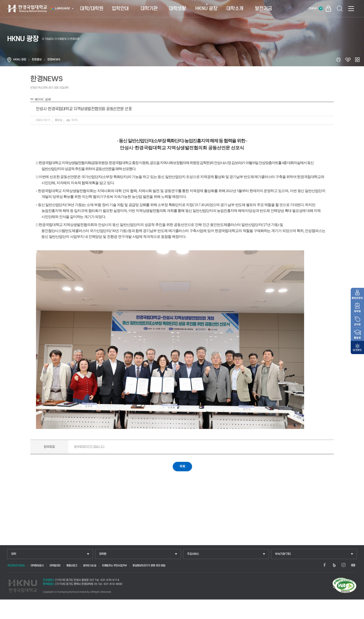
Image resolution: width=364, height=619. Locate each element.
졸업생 (357, 337)
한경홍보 (37, 59)
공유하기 (357, 59)
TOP (356, 615)
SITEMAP (351, 8)
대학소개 (234, 8)
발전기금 (263, 8)
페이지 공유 (42, 99)
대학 (13, 554)
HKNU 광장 (206, 8)
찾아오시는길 (89, 565)
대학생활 (177, 8)
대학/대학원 (91, 8)
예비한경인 (357, 298)
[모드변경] (357, 347)
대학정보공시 (37, 565)
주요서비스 (193, 554)
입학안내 (120, 8)
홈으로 (9, 59)
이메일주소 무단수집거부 (114, 565)
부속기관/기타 (283, 554)
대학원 (102, 554)
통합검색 (339, 8)
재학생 (357, 311)
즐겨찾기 (348, 59)
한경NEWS (53, 59)
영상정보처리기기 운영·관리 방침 (149, 565)
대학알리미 (54, 565)
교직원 (357, 324)
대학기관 (149, 8)
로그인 (328, 8)
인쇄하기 (338, 59)
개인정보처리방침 (16, 565)
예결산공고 (71, 565)
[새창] (324, 565)
